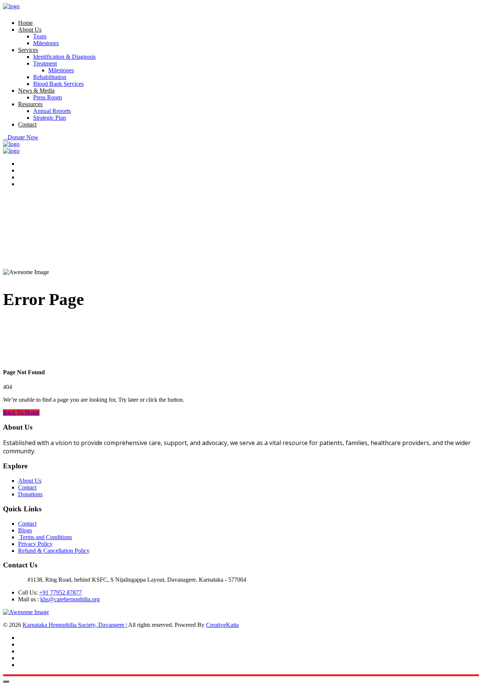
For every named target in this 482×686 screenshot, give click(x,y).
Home (25, 23)
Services (28, 50)
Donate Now (23, 137)
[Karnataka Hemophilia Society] (11, 6)
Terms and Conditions (45, 537)
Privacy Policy (35, 544)
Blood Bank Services (58, 84)
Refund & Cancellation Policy (54, 550)
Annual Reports (52, 111)
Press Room (47, 97)
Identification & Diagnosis (64, 56)
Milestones (46, 43)
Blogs (25, 530)
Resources (30, 104)
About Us (29, 29)
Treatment (45, 63)
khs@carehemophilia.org (70, 599)
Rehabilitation (49, 77)
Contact (27, 124)
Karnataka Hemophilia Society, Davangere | (75, 625)
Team (39, 36)
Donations (30, 494)
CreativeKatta (222, 625)
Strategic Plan (49, 117)
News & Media (36, 90)
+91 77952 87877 (60, 592)
